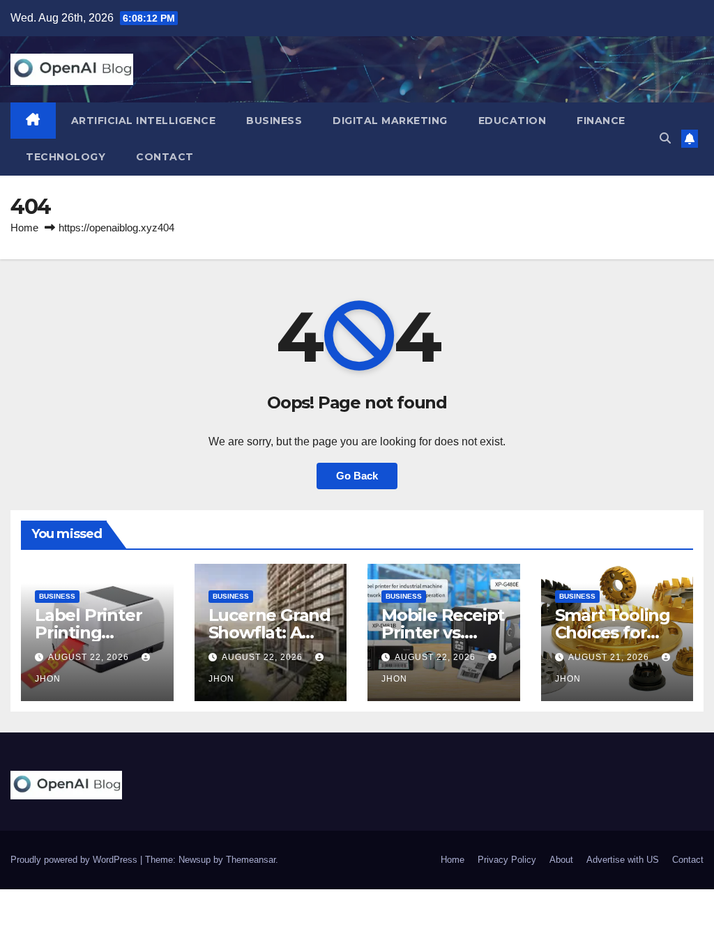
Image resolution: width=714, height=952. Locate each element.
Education (512, 120)
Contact (165, 157)
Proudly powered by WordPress (75, 859)
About (561, 859)
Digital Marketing (390, 120)
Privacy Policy (507, 859)
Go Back (357, 476)
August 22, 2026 (90, 657)
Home (24, 227)
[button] (665, 138)
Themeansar (250, 859)
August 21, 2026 (610, 657)
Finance (601, 120)
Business (274, 120)
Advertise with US (622, 859)
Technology (65, 157)
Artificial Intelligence (143, 120)
